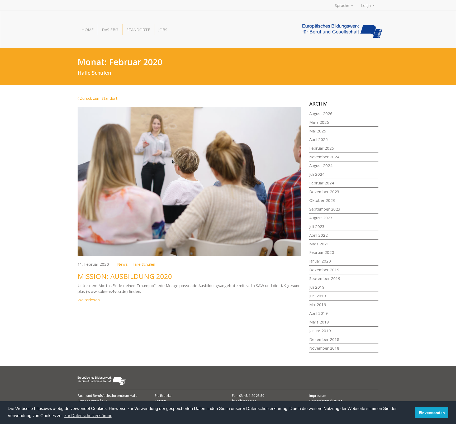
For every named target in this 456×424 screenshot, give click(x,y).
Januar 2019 (320, 330)
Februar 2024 (321, 182)
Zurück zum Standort (98, 98)
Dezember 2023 (324, 191)
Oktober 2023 (322, 200)
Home (88, 29)
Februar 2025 (321, 148)
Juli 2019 (317, 287)
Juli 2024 (317, 174)
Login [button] (366, 5)
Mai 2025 (317, 131)
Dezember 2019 (324, 269)
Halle (133, 395)
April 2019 (318, 313)
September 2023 (324, 209)
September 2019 (324, 278)
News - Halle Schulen (136, 264)
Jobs (162, 29)
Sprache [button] (342, 5)
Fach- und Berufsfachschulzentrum (104, 395)
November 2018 (324, 348)
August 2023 (320, 217)
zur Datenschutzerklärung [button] (88, 415)
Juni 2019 (317, 295)
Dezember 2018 (324, 339)
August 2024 (320, 165)
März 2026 (319, 122)
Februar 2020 (321, 252)
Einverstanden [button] (432, 413)
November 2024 (324, 156)
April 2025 (318, 139)
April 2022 (318, 235)
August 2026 (320, 113)
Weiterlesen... (90, 299)
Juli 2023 (317, 226)
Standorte (138, 29)
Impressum (317, 395)
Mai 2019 (317, 304)
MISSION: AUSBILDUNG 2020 (125, 276)
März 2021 (319, 243)
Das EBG (110, 29)
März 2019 (319, 322)
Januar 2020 (320, 261)
